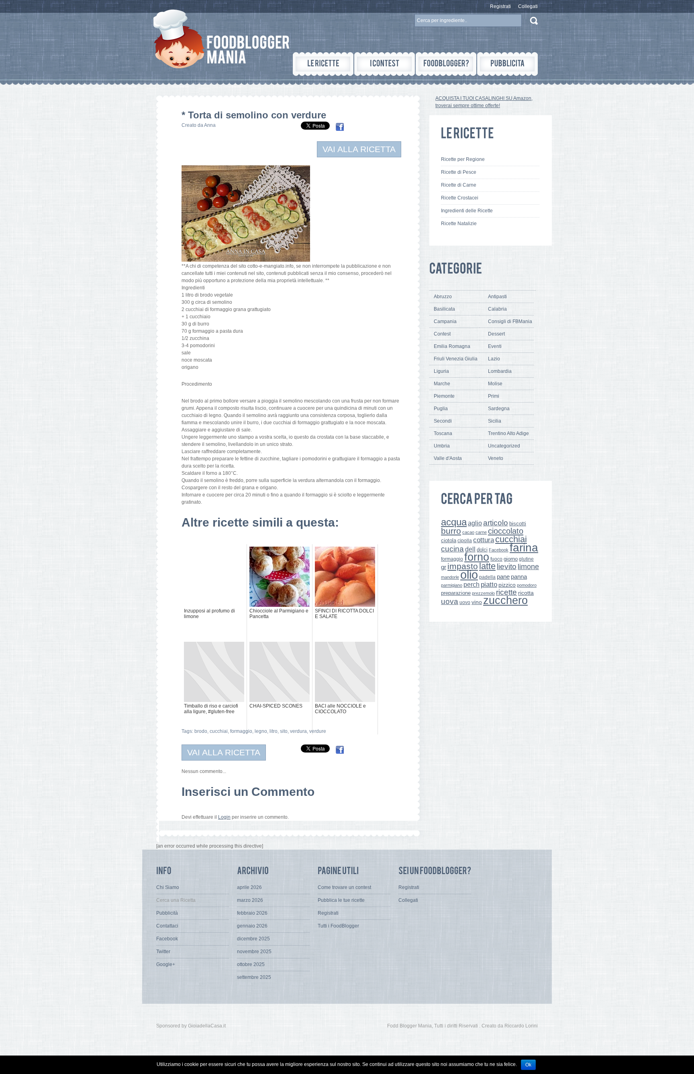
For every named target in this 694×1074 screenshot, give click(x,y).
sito (284, 731)
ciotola (448, 540)
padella (487, 577)
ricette (506, 592)
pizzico (507, 585)
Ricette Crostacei (459, 198)
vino (477, 602)
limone (528, 567)
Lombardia (500, 371)
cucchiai (219, 731)
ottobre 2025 (251, 964)
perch (471, 584)
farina (524, 547)
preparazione (456, 593)
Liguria (441, 371)
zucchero (505, 600)
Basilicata (444, 309)
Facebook (498, 549)
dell (470, 549)
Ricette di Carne (458, 185)
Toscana (443, 433)
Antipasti (497, 296)
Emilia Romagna (452, 346)
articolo (495, 522)
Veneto (495, 458)
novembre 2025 (254, 951)
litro (273, 731)
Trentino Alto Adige (508, 433)
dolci (482, 550)
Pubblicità (167, 913)
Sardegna (499, 408)
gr (443, 566)
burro (451, 530)
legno (261, 731)
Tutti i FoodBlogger (338, 926)
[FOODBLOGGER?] (446, 64)
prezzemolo (483, 593)
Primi (493, 396)
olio (469, 574)
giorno (511, 559)
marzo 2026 (250, 900)
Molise (495, 383)
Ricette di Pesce (458, 172)
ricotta (526, 593)
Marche (442, 383)
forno (476, 557)
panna (519, 576)
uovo (464, 602)
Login (224, 817)
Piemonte (444, 396)
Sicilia (494, 421)
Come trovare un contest (344, 887)
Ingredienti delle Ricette (467, 211)
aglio (475, 523)
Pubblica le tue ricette (341, 900)
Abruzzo (443, 296)
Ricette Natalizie (459, 223)
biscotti (517, 524)
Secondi (443, 421)
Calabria (497, 309)
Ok (528, 1065)
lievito (506, 566)
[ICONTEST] (384, 64)
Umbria (442, 446)
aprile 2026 (249, 887)
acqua (454, 522)
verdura (298, 731)
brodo (200, 731)
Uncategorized (504, 446)
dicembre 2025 (253, 939)
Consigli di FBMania (510, 321)
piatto (489, 584)
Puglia (441, 408)
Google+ (165, 964)
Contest (442, 334)
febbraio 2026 (252, 913)
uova (449, 601)
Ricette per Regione (463, 159)
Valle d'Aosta (448, 458)
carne (481, 532)
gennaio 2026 (252, 926)
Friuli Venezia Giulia (456, 359)
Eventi (495, 346)
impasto (462, 566)
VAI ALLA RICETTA (359, 149)
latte (487, 566)
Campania (445, 321)
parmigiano (451, 585)
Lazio (494, 359)
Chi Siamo (167, 887)
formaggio (241, 731)
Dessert (496, 334)
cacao (468, 532)
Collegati (528, 6)
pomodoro (527, 585)
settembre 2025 (254, 977)
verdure (317, 731)
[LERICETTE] (323, 64)
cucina (452, 549)
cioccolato (505, 531)
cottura (483, 540)
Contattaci (167, 926)
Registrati (500, 6)
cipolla (464, 540)
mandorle (450, 577)
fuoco (496, 559)
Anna (210, 125)
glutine (526, 559)
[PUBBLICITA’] (507, 64)
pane (503, 576)
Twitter (163, 951)
